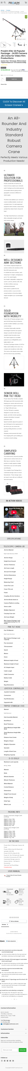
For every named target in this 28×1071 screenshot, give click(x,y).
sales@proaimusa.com (10, 1024)
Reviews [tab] (4, 924)
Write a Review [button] (15, 921)
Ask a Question (12, 941)
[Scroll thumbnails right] (26, 45)
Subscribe (23, 1050)
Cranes (8, 10)
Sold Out (14, 79)
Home (2, 10)
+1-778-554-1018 (5, 1022)
